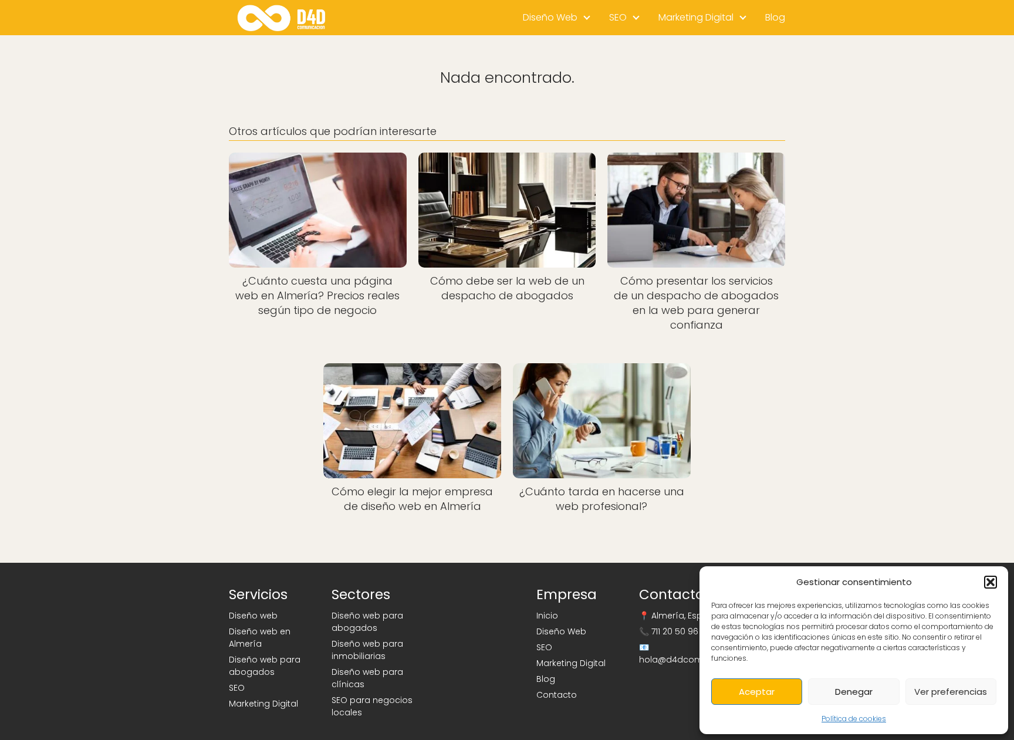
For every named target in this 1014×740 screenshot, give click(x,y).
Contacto (556, 695)
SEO (618, 17)
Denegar (854, 691)
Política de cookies (854, 719)
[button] (990, 582)
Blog (775, 17)
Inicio (547, 615)
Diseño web (253, 615)
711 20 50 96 (674, 631)
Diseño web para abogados (264, 666)
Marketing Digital (696, 17)
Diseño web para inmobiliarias (367, 650)
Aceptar (757, 691)
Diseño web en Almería (259, 638)
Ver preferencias (950, 691)
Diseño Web (550, 17)
